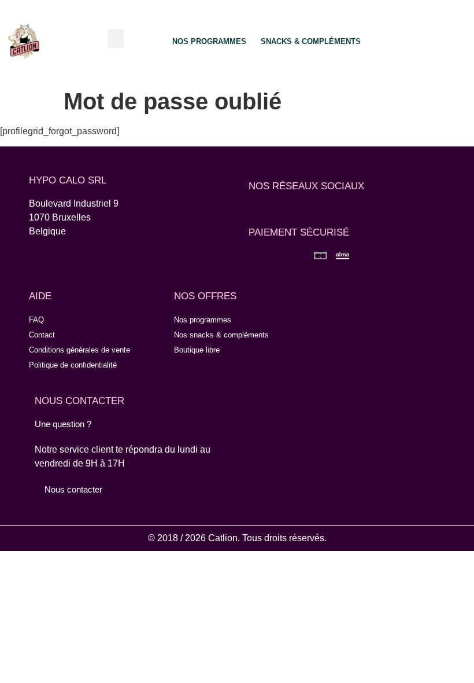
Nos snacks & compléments (221, 335)
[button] (116, 38)
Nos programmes (202, 319)
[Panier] (445, 40)
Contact (42, 335)
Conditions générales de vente (79, 350)
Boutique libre (197, 350)
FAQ (36, 319)
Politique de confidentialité (73, 365)
